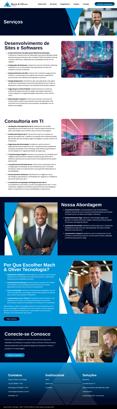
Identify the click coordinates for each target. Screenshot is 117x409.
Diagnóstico (65, 4)
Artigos (76, 4)
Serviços (53, 4)
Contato (86, 4)
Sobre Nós (42, 4)
